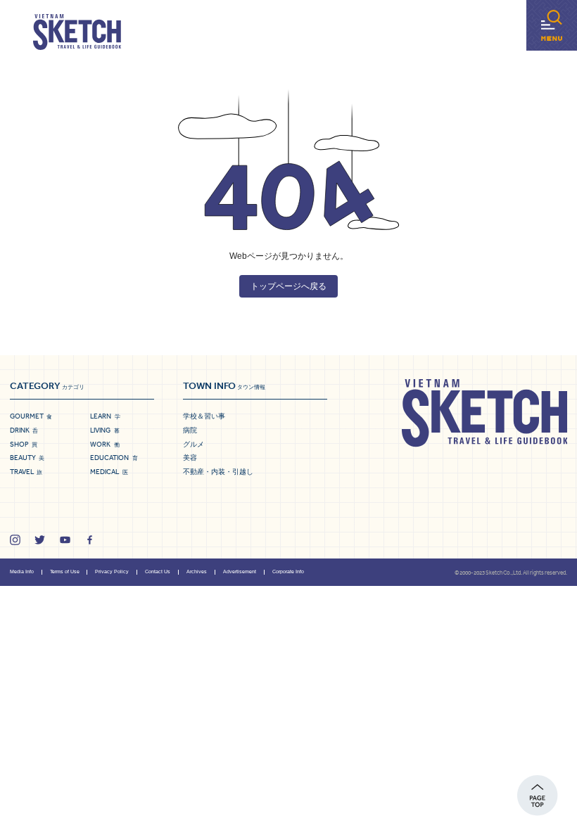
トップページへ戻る (288, 286)
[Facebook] (89, 540)
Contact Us (157, 571)
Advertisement (239, 571)
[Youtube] (65, 540)
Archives (196, 571)
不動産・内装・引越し (218, 471)
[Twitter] (39, 540)
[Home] (77, 32)
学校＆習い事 (204, 416)
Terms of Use (65, 571)
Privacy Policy (112, 571)
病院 (190, 430)
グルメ (193, 444)
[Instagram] (15, 540)
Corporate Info (288, 571)
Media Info (22, 571)
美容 (190, 457)
